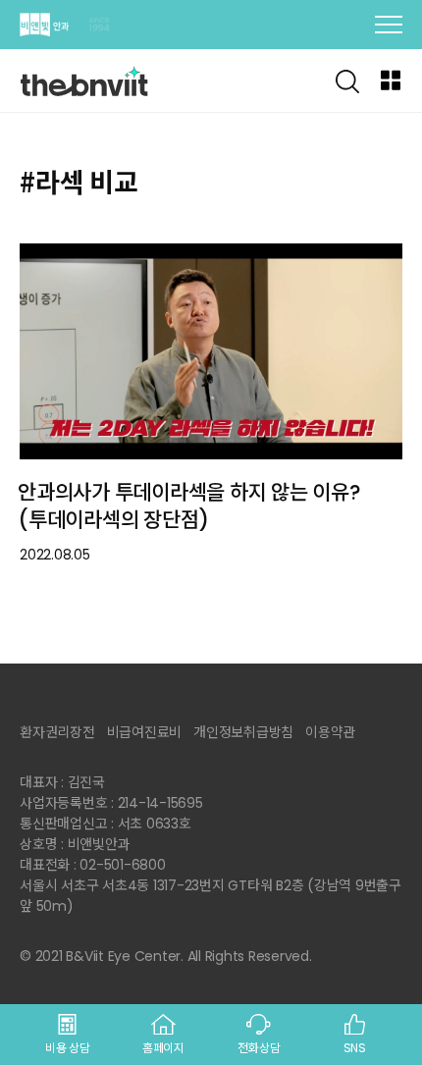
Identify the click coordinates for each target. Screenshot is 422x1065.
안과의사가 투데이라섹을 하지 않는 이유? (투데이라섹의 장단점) (189, 506)
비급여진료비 (145, 732)
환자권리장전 (57, 732)
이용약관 (330, 732)
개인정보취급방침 (243, 732)
